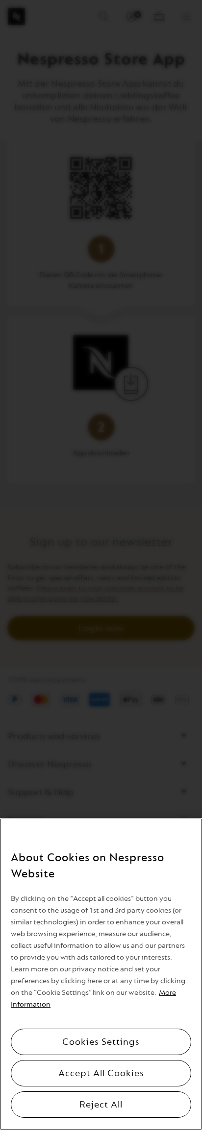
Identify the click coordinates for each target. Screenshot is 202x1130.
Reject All (101, 1104)
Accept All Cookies (101, 1073)
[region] (101, 974)
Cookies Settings (101, 1042)
